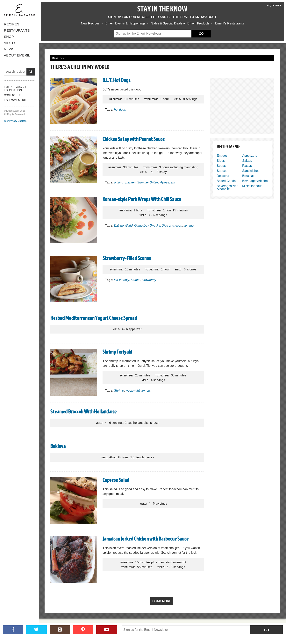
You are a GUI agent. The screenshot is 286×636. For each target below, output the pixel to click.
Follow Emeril (15, 100)
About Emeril (17, 55)
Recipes (11, 24)
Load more (161, 601)
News (9, 49)
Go (266, 630)
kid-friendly (121, 280)
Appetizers (249, 155)
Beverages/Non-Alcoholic (228, 187)
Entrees (222, 155)
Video (9, 43)
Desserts (223, 175)
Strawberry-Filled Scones (127, 259)
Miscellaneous (252, 186)
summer (189, 225)
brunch (135, 280)
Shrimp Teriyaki (117, 352)
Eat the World (123, 225)
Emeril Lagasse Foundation (15, 88)
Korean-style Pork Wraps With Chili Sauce (142, 199)
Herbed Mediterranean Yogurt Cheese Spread (93, 318)
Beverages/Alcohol (255, 180)
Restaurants (17, 30)
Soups (221, 165)
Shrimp (119, 390)
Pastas (247, 165)
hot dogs (120, 109)
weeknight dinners (138, 390)
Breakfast (248, 175)
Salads (247, 160)
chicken (130, 182)
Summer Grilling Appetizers (156, 182)
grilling (118, 182)
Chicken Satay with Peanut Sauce (134, 139)
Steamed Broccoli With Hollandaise (83, 412)
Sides (221, 160)
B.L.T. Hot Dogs (117, 80)
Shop (9, 37)
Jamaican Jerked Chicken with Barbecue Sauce (146, 539)
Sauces (222, 170)
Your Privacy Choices (15, 121)
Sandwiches (250, 170)
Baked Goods (226, 180)
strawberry (149, 280)
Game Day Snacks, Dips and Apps (158, 225)
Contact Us (12, 95)
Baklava (58, 446)
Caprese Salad (116, 480)
